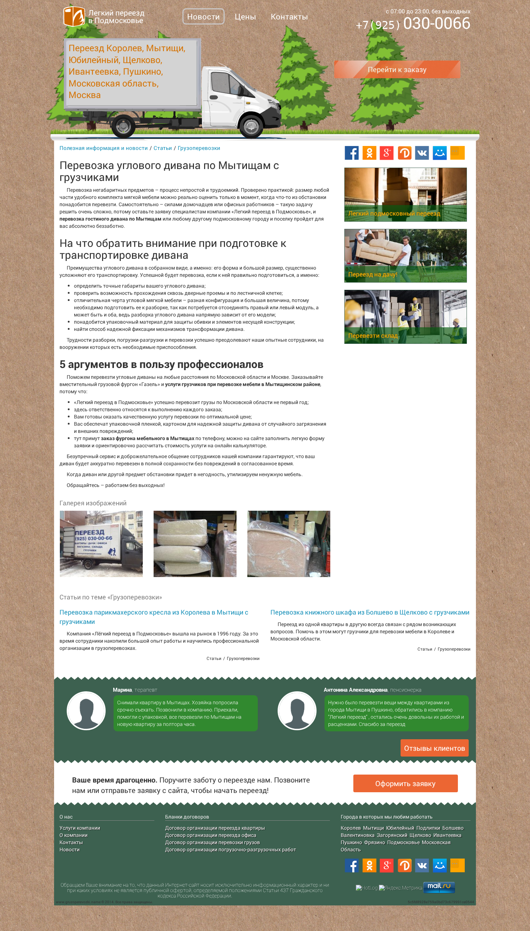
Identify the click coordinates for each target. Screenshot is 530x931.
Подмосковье (403, 842)
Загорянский (392, 835)
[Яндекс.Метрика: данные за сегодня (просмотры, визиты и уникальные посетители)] (400, 888)
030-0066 (413, 23)
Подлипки (428, 827)
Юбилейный (400, 827)
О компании (73, 835)
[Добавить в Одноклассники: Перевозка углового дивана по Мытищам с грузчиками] (369, 153)
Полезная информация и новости (103, 147)
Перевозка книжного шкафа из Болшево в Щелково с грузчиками (369, 612)
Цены (245, 16)
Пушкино (351, 842)
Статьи (163, 147)
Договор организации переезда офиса (210, 835)
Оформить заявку (405, 783)
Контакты (289, 16)
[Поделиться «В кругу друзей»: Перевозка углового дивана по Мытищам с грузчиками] (404, 153)
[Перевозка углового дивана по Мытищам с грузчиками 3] (288, 543)
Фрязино (374, 842)
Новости (203, 16)
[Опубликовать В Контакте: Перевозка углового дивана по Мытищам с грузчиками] (422, 153)
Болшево (453, 827)
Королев (351, 827)
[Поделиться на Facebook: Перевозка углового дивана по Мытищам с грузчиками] (351, 153)
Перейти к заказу (397, 69)
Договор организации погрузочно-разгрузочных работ (230, 849)
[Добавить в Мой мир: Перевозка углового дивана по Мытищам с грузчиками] (440, 153)
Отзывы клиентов (434, 748)
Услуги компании (79, 827)
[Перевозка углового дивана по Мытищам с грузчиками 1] (101, 543)
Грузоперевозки (199, 147)
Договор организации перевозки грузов (212, 842)
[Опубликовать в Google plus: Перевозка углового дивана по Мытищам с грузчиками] (387, 153)
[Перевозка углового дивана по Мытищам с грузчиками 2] (195, 543)
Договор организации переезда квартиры (215, 827)
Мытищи (373, 827)
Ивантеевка (447, 835)
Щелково (420, 835)
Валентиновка (358, 835)
